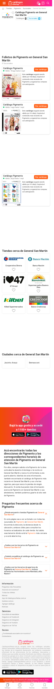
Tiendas (9, 8)
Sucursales (27, 8)
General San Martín (35, 522)
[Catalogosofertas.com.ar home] (15, 3)
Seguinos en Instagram (10, 620)
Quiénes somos (7, 601)
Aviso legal (8, 682)
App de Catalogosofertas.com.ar (14, 598)
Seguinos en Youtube (10, 623)
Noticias (5, 607)
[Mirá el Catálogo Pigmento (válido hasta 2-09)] (11, 86)
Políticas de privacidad (39, 682)
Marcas (4, 595)
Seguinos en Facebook (10, 617)
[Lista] (43, 3)
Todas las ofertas (8, 592)
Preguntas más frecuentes (11, 587)
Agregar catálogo (8, 604)
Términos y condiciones (21, 682)
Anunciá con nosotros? (10, 590)
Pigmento (17, 8)
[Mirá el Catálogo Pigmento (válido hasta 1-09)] (11, 122)
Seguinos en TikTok (9, 625)
